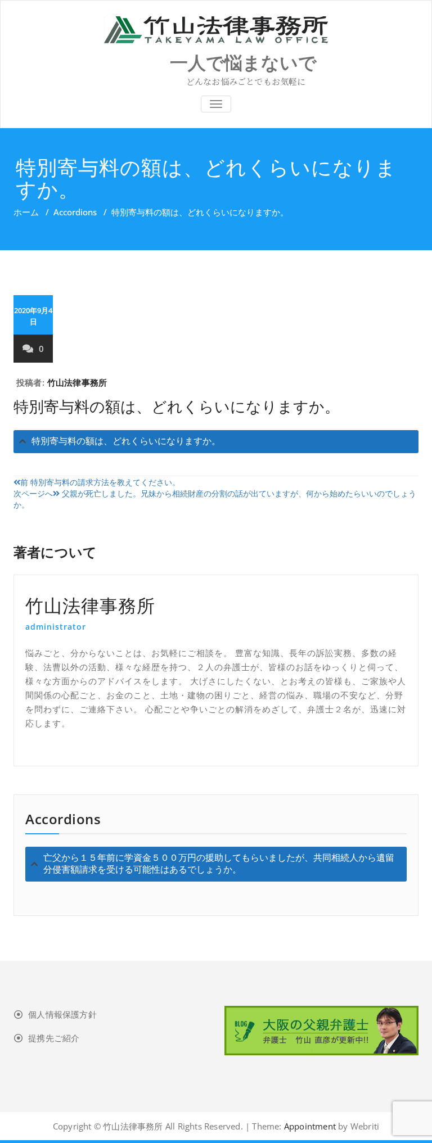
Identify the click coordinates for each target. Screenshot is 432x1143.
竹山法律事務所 (77, 382)
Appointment (309, 1126)
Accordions (75, 212)
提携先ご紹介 (53, 1037)
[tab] (216, 441)
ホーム (26, 212)
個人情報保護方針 (62, 1014)
